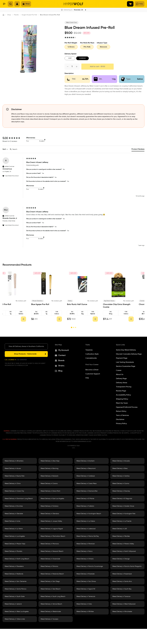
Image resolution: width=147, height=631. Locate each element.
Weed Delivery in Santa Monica (15, 589)
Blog (60, 371)
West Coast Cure (71, 22)
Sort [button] (4, 149)
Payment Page (121, 358)
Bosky (79, 301)
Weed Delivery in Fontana (49, 506)
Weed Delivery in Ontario (85, 559)
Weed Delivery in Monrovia (50, 544)
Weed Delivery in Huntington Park (123, 513)
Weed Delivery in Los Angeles (15, 536)
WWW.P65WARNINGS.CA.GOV (82, 441)
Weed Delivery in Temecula (85, 596)
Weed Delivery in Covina (120, 483)
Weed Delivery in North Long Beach (17, 559)
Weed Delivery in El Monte (85, 498)
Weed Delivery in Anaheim (85, 461)
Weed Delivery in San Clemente (15, 581)
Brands (61, 361)
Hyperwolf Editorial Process (126, 407)
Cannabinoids (91, 358)
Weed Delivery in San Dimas (86, 581)
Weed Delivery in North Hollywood (124, 551)
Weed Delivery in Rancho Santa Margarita (127, 566)
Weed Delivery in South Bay (121, 589)
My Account (63, 350)
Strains (61, 366)
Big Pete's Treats (118, 301)
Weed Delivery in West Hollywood (123, 604)
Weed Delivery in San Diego (50, 581)
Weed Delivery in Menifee (121, 536)
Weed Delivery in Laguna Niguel (52, 528)
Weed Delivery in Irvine (12, 521)
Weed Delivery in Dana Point (50, 491)
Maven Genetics (46, 301)
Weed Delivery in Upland (13, 604)
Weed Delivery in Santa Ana (122, 581)
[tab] (138, 149)
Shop (9, 15)
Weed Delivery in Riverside (85, 574)
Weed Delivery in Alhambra (14, 461)
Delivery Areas (121, 383)
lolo (7, 301)
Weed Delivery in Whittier (85, 611)
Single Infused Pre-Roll (29, 15)
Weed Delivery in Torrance (121, 596)
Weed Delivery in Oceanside (50, 559)
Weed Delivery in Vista (84, 604)
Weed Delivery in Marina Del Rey (87, 536)
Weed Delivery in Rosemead (122, 574)
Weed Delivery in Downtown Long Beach (19, 498)
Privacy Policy (121, 423)
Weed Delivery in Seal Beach (50, 589)
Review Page (121, 391)
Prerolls (16, 15)
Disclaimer (120, 419)
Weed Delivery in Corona (49, 483)
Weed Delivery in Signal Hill (85, 589)
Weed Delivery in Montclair (85, 544)
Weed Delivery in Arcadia (121, 461)
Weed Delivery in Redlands (14, 574)
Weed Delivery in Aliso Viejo (50, 461)
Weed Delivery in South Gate (15, 596)
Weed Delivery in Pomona (49, 566)
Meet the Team (122, 403)
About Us (119, 374)
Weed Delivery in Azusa (13, 468)
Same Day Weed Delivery (126, 350)
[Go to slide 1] (71, 327)
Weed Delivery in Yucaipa (49, 619)
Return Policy (121, 411)
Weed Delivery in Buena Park (14, 476)
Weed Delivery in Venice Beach (51, 604)
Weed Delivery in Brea (120, 468)
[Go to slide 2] (73, 327)
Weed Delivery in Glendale (14, 513)
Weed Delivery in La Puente (121, 521)
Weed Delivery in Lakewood (85, 528)
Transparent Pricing (123, 387)
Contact (62, 355)
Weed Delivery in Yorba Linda (15, 619)
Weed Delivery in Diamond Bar (86, 491)
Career (118, 370)
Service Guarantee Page (125, 366)
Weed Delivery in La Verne (14, 528)
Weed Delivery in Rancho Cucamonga (89, 566)
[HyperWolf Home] (73, 4)
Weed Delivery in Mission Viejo (15, 544)
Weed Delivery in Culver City (14, 491)
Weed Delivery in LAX (119, 528)
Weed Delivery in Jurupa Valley (51, 521)
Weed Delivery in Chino (13, 483)
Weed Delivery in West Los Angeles (17, 611)
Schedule (82, 58)
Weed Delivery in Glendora (50, 513)
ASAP (70, 58)
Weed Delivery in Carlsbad (85, 476)
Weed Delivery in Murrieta (13, 551)
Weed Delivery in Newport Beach (52, 551)
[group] (14, 138)
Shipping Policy (122, 399)
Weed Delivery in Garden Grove (123, 506)
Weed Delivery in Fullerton (85, 506)
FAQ (87, 378)
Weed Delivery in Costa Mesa (86, 483)
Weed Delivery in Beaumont (86, 468)
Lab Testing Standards (125, 362)
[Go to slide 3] (75, 327)
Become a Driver (91, 370)
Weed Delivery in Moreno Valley (123, 544)
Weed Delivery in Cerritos (120, 476)
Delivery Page (121, 379)
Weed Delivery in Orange (121, 559)
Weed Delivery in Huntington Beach (88, 513)
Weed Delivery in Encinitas (14, 506)
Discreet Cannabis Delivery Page (129, 354)
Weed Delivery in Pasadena (14, 566)
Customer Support (92, 374)
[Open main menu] (4, 4)
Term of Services (122, 415)
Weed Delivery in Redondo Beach (52, 574)
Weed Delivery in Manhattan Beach (53, 536)
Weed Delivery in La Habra (85, 521)
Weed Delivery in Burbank (49, 476)
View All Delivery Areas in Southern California (26, 346)
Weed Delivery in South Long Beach (53, 596)
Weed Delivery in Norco (84, 551)
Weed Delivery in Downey (121, 491)
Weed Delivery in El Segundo (122, 498)
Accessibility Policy (123, 395)
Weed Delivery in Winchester (122, 611)
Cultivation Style (92, 354)
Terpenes (89, 350)
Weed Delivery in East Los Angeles (52, 498)
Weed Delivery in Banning (49, 468)
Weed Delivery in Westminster (51, 611)
